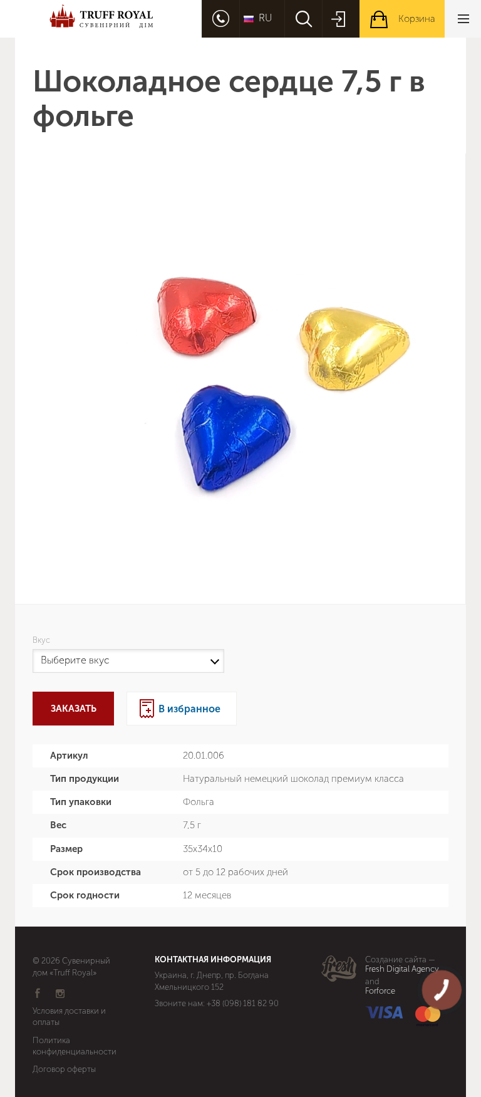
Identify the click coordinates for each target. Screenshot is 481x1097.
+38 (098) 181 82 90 (243, 1003)
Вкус (43, 640)
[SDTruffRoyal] (100, 18)
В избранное (189, 709)
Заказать (73, 708)
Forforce (380, 991)
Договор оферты (64, 1069)
